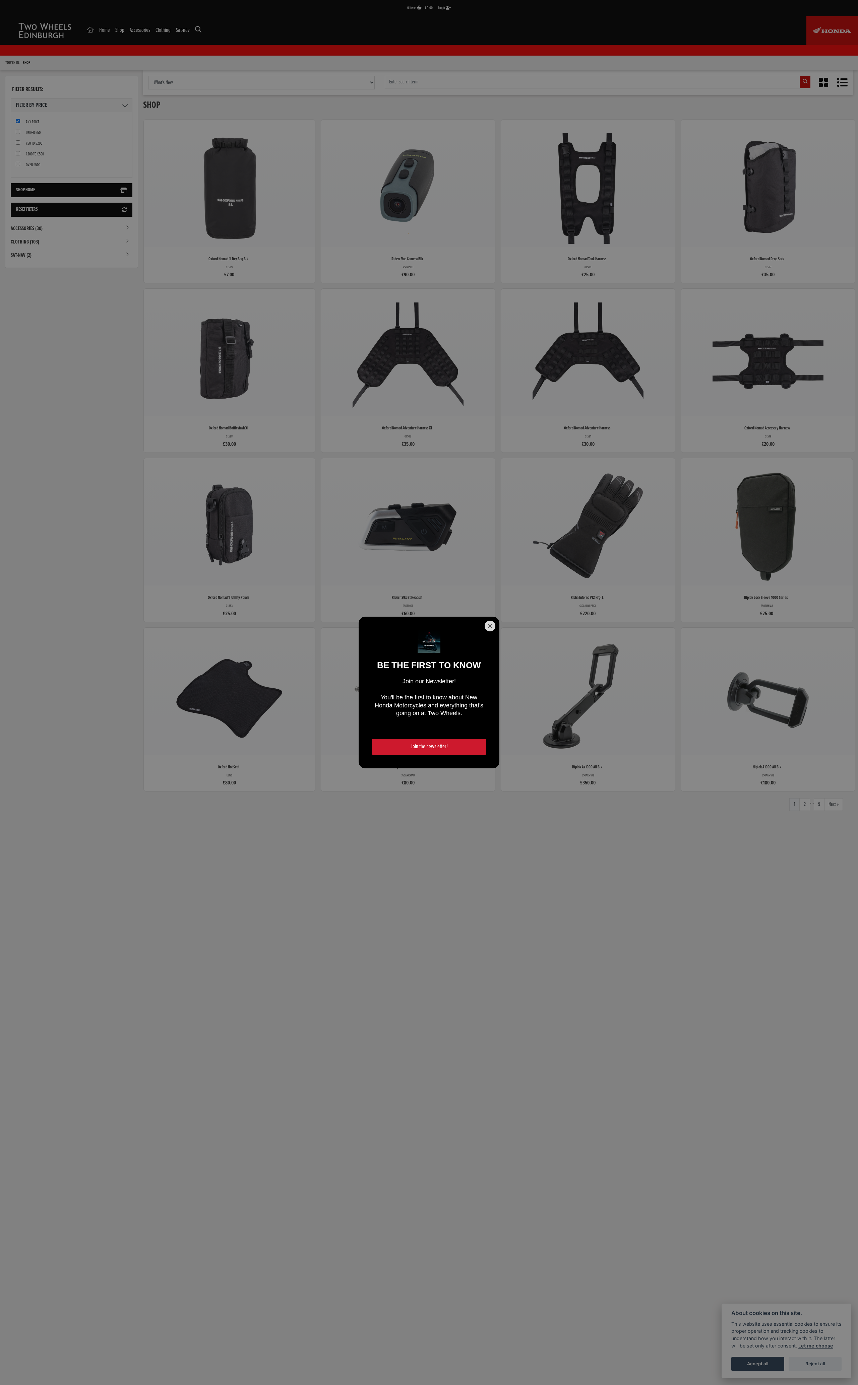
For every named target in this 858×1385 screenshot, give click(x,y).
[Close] (490, 626)
